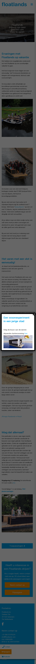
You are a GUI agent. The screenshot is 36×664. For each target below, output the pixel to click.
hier (25, 333)
